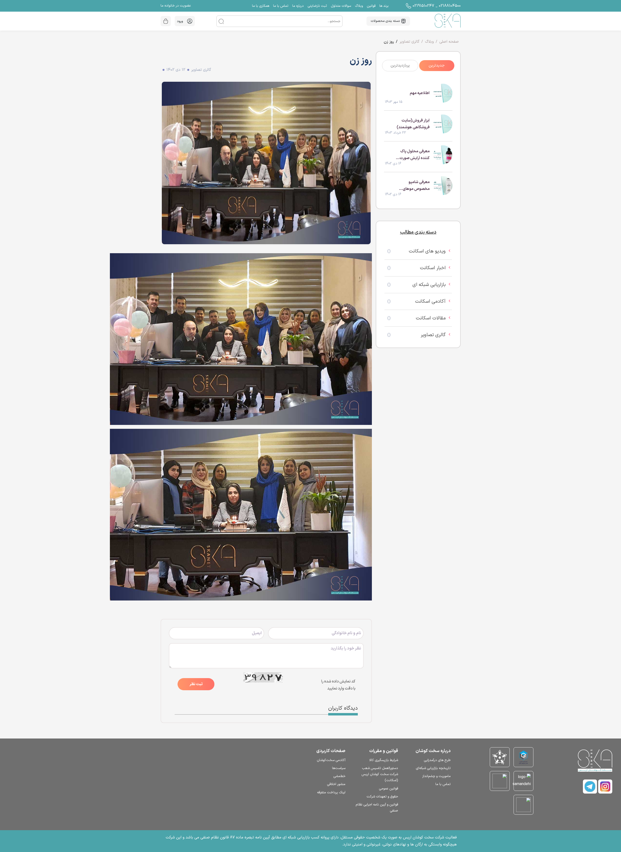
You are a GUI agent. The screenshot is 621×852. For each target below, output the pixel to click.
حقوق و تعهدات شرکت (382, 796)
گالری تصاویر (409, 42)
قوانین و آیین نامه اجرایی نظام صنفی (377, 807)
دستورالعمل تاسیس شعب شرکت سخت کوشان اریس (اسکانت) (379, 774)
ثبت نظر (196, 684)
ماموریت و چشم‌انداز (436, 776)
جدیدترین (437, 65)
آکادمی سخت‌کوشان (331, 760)
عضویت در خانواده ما (176, 5)
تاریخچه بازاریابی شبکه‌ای (433, 768)
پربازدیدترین (400, 65)
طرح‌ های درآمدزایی (437, 760)
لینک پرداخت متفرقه (331, 792)
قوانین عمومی (388, 788)
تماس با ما (443, 784)
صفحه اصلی (449, 42)
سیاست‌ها (338, 768)
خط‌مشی (339, 776)
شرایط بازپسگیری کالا (383, 760)
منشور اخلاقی (336, 784)
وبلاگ (429, 42)
